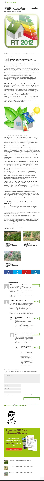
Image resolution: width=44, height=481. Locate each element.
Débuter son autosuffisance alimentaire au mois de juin (11, 265)
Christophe (8, 11)
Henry (11, 300)
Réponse (35, 285)
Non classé (20, 11)
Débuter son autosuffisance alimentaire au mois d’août (11, 245)
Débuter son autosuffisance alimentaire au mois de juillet (30, 245)
